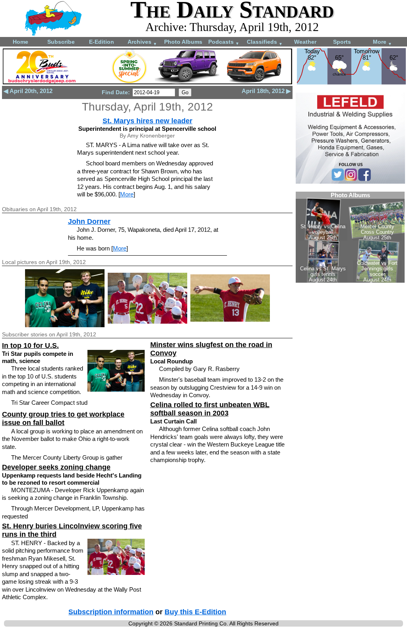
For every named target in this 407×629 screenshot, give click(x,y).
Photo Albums (183, 42)
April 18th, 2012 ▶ (266, 90)
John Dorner (89, 221)
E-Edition (101, 42)
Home (20, 42)
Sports (342, 42)
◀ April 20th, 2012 (28, 90)
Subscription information (110, 612)
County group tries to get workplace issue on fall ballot (63, 418)
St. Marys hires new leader (147, 121)
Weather (305, 42)
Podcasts (223, 42)
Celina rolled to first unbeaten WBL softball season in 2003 (209, 409)
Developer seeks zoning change (56, 467)
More (382, 42)
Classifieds (265, 42)
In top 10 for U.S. (30, 345)
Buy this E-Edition (195, 612)
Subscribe (61, 42)
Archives (142, 42)
